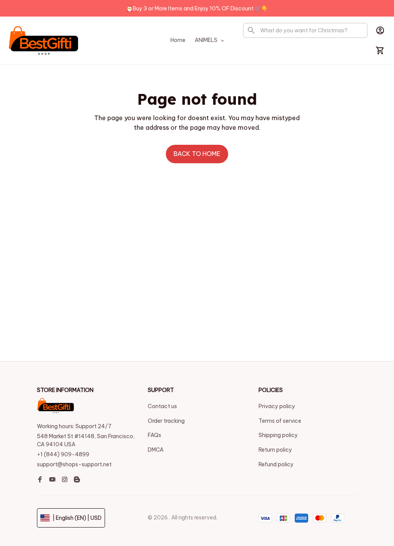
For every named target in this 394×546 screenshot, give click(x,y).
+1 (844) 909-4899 (63, 454)
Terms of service (280, 420)
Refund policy (276, 464)
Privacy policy (277, 406)
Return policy (275, 449)
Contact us (162, 406)
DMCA (156, 449)
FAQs (154, 435)
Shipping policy (278, 435)
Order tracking (166, 420)
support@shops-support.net (74, 464)
